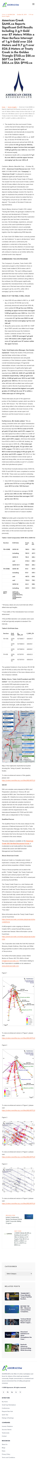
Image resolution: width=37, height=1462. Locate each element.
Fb (7, 1392)
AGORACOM (11, 14)
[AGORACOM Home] (12, 1368)
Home (3, 107)
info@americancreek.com (10, 961)
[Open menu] (33, 4)
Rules (3, 1451)
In (16, 1392)
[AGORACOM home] (11, 4)
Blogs (3, 1447)
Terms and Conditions (8, 1457)
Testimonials (5, 1433)
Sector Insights (5, 16)
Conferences (6, 1408)
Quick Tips (5, 1414)
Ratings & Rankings (8, 1418)
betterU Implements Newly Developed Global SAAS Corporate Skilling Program (14, 1219)
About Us (4, 1444)
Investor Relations (7, 1426)
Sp (12, 1392)
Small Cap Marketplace (9, 1405)
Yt (20, 1392)
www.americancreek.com (10, 966)
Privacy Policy (6, 1454)
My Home (5, 1401)
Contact (4, 1436)
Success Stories (6, 1429)
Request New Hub (7, 1411)
